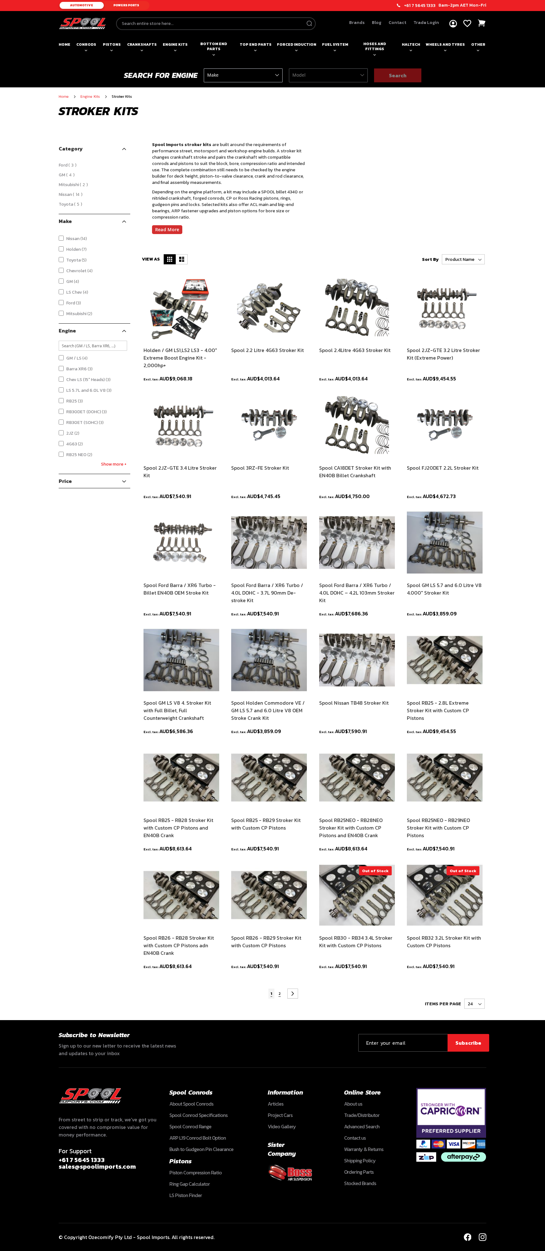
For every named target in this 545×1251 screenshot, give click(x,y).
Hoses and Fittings (374, 46)
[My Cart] (482, 23)
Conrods (86, 44)
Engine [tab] (67, 330)
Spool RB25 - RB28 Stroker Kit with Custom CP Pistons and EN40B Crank (178, 827)
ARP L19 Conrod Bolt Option (197, 1138)
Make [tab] (65, 221)
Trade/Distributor (361, 1115)
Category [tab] (71, 148)
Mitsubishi (74, 184)
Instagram (482, 1237)
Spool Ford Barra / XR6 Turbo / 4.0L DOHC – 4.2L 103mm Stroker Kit (357, 592)
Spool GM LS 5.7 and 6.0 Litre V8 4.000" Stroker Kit (444, 588)
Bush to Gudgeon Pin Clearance (201, 1149)
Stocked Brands (360, 1183)
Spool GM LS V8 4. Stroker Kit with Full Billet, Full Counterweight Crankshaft (177, 710)
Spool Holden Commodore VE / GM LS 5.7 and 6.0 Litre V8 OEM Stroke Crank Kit (268, 710)
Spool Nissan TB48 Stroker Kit (354, 703)
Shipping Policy (360, 1160)
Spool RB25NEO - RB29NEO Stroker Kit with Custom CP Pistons (438, 827)
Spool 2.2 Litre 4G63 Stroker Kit (267, 350)
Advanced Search (361, 1126)
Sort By (430, 259)
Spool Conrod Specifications (198, 1115)
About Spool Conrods (191, 1103)
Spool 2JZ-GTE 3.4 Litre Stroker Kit (180, 471)
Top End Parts (256, 44)
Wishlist (467, 23)
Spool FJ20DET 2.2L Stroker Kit (442, 468)
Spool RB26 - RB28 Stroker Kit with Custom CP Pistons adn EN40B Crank (179, 945)
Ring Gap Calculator (189, 1184)
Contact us (355, 1138)
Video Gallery (282, 1126)
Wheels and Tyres (445, 44)
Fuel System (335, 44)
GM (68, 175)
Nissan (72, 194)
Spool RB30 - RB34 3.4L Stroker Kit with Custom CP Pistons (355, 941)
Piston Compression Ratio (195, 1172)
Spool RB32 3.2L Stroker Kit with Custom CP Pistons (444, 941)
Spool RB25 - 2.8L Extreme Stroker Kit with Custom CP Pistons (438, 710)
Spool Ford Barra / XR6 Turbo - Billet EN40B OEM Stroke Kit (180, 588)
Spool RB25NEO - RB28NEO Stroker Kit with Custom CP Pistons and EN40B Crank (351, 827)
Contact (397, 22)
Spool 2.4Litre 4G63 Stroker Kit (354, 350)
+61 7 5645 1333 (420, 6)
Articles (275, 1103)
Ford (69, 165)
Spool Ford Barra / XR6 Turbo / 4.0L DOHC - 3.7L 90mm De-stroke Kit (267, 592)
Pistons (112, 44)
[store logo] (82, 23)
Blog (376, 22)
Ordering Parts (358, 1172)
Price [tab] (65, 481)
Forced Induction (296, 44)
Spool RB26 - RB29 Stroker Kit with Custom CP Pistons (266, 941)
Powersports (126, 5)
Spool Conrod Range (190, 1126)
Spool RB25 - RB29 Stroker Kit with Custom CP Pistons (266, 823)
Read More (167, 229)
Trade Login (426, 22)
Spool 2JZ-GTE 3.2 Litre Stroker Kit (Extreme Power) (443, 353)
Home (64, 44)
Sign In (453, 24)
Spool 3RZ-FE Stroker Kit (260, 468)
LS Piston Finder (185, 1195)
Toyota (71, 204)
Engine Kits (175, 44)
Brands (357, 22)
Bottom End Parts (213, 46)
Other (478, 44)
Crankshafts (142, 44)
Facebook (467, 1237)
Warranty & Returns (363, 1149)
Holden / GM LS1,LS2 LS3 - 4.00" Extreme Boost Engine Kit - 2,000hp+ (180, 357)
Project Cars (280, 1115)
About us (353, 1103)
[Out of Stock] (357, 925)
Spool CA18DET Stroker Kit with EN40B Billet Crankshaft (355, 471)
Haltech (411, 44)
